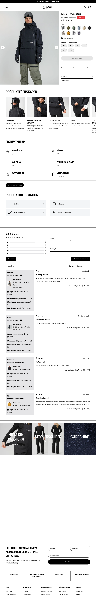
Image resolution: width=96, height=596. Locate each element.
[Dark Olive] (68, 28)
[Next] (56, 47)
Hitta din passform (46, 591)
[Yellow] (68, 33)
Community (27, 587)
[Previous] (3, 47)
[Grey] (74, 33)
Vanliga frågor (63, 594)
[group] (48, 1)
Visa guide (80, 442)
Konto (78, 587)
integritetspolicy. (13, 563)
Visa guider (48, 442)
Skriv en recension (82, 259)
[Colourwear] (48, 6)
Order (78, 594)
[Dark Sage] (74, 28)
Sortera (72, 266)
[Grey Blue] (79, 28)
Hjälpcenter (62, 591)
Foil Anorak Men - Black (21, 369)
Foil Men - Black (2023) (21, 328)
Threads (25, 591)
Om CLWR (9, 591)
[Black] (63, 28)
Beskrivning (64, 76)
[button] (85, 7)
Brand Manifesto (11, 594)
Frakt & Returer (65, 81)
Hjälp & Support (64, 587)
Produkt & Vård (46, 587)
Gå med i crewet (69, 562)
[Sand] (84, 28)
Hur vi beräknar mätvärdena (14, 185)
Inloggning (79, 591)
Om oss (8, 587)
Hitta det (16, 444)
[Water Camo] (63, 33)
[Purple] (79, 33)
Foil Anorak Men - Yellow (22, 405)
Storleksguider (45, 594)
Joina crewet (27, 594)
